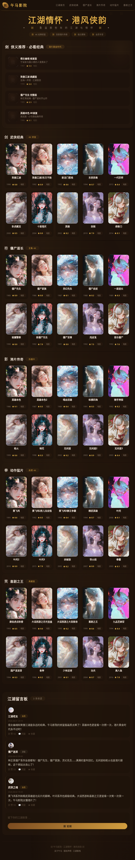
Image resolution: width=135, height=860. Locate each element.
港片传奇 (100, 5)
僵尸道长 (87, 5)
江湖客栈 (77, 851)
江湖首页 (60, 5)
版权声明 (67, 851)
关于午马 (58, 851)
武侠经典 (73, 5)
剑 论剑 (67, 826)
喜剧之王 (128, 5)
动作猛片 (114, 5)
